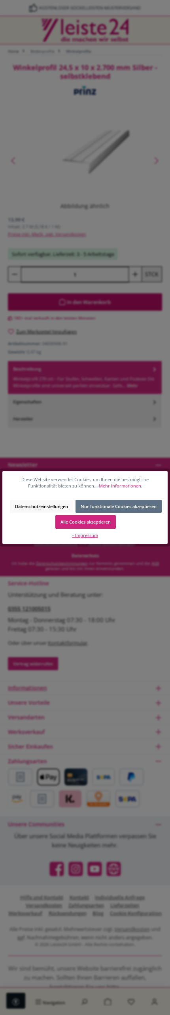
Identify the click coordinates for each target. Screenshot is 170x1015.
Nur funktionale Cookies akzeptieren (119, 506)
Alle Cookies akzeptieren (85, 522)
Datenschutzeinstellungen (41, 506)
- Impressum (85, 535)
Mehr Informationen (120, 486)
